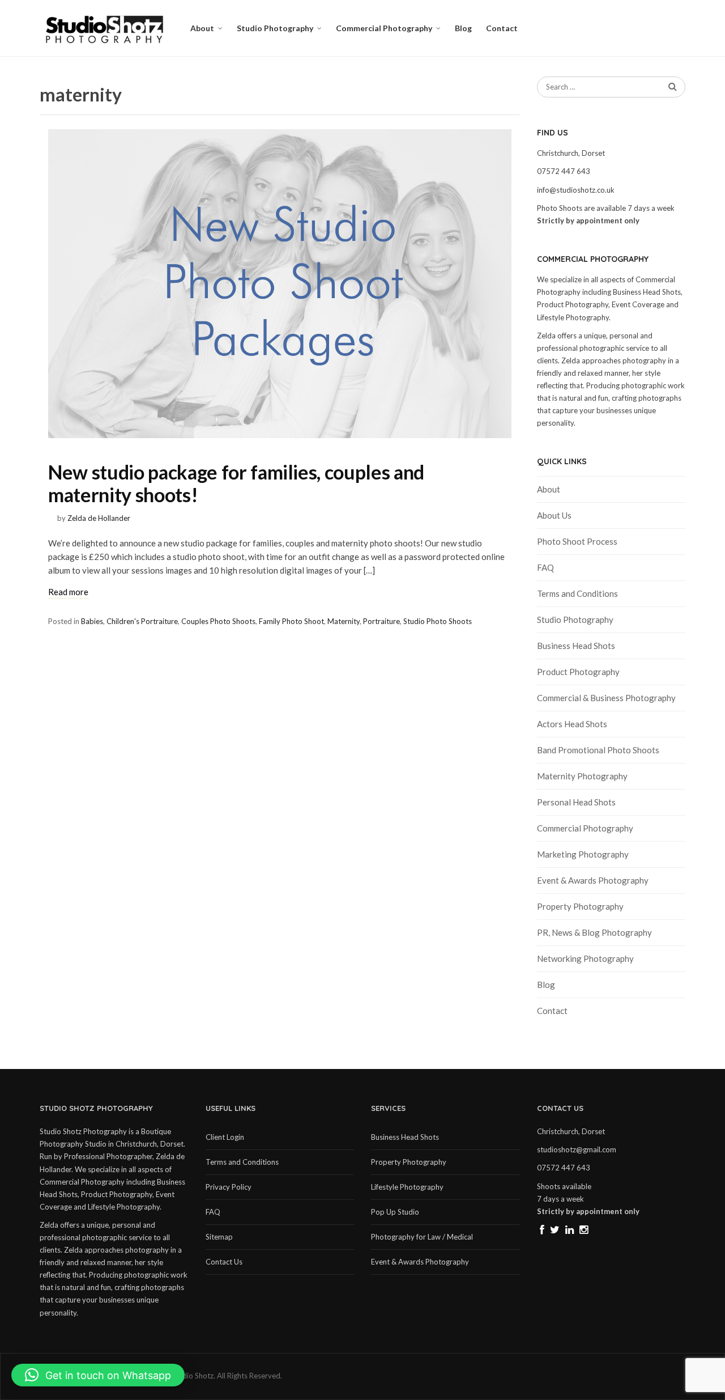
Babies (92, 621)
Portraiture (381, 621)
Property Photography (580, 906)
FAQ (545, 567)
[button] (98, 1375)
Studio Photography (275, 28)
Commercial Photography (384, 28)
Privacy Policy (228, 1186)
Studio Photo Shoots (437, 621)
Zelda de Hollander (98, 518)
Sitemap (219, 1236)
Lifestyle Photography (407, 1186)
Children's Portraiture (142, 621)
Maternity (343, 621)
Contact (502, 28)
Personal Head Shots (576, 802)
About (202, 28)
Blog (463, 28)
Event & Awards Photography (593, 880)
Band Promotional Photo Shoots (598, 750)
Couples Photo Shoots (218, 621)
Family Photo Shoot (291, 621)
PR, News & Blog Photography (594, 932)
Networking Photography (585, 958)
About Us (554, 515)
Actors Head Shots (572, 724)
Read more (68, 592)
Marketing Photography (583, 854)
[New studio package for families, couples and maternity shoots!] (279, 283)
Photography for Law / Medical (422, 1236)
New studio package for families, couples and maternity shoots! (236, 483)
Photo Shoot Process (577, 541)
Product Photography (578, 672)
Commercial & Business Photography (606, 698)
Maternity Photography (582, 776)
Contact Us (224, 1261)
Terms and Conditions (577, 593)
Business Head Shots (576, 645)
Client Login (225, 1137)
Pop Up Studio (395, 1211)
